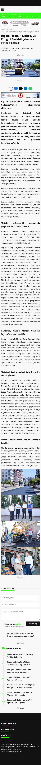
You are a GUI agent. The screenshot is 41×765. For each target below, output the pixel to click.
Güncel (10, 29)
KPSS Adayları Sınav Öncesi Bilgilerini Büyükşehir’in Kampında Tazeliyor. (21, 686)
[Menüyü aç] (3, 9)
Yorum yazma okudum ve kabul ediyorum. (14, 625)
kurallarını (18, 624)
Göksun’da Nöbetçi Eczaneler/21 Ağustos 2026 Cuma (19, 678)
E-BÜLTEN (6, 735)
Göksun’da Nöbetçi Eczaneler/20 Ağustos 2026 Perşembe (19, 693)
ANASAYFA (4, 29)
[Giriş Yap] (38, 9)
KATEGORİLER (8, 723)
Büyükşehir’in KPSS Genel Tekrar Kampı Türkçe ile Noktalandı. (22, 17)
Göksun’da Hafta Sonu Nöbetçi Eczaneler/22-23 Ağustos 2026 (18, 663)
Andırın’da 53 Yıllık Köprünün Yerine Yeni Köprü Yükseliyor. (20, 655)
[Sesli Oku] (11, 89)
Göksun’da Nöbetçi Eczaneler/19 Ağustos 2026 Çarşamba (19, 701)
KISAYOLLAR (7, 729)
